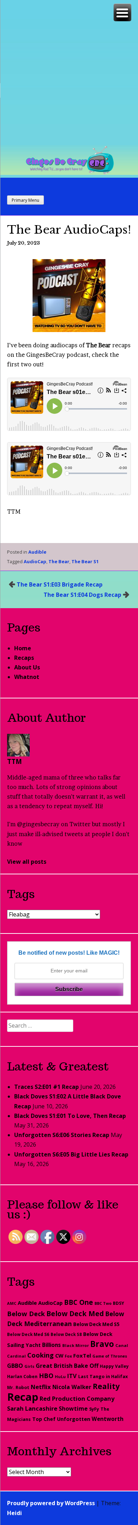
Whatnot (26, 677)
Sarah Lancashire (32, 1408)
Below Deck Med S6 (28, 1334)
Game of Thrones (109, 1356)
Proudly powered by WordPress (51, 1503)
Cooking (40, 1354)
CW (59, 1355)
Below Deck (26, 1313)
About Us (27, 667)
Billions (51, 1344)
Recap (22, 1397)
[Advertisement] (69, 73)
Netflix (41, 1387)
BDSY (118, 1303)
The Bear (58, 561)
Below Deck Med (75, 1313)
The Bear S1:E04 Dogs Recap (82, 595)
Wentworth (107, 1418)
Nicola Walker (71, 1387)
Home (22, 648)
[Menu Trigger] (122, 12)
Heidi (14, 1513)
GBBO (15, 1366)
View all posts (26, 862)
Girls (29, 1366)
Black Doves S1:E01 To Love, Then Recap (70, 1116)
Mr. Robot (18, 1387)
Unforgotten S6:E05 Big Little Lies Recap (71, 1154)
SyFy (94, 1409)
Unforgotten (73, 1419)
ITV (72, 1376)
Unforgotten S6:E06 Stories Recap (61, 1135)
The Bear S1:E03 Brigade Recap (60, 584)
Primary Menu (25, 200)
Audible (37, 552)
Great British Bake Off (67, 1366)
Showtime (73, 1408)
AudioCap (35, 561)
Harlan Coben (22, 1376)
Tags (21, 893)
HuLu (60, 1376)
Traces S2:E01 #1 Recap (46, 1087)
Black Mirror (75, 1345)
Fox (68, 1356)
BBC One (78, 1302)
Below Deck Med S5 (96, 1324)
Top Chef (44, 1419)
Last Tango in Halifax (103, 1376)
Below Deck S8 (66, 1334)
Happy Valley (114, 1366)
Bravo (102, 1343)
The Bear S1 (85, 561)
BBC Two (102, 1303)
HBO (46, 1375)
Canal (121, 1345)
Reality (106, 1386)
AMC (11, 1303)
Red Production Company (77, 1398)
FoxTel (82, 1355)
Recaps (24, 658)
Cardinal (16, 1356)
